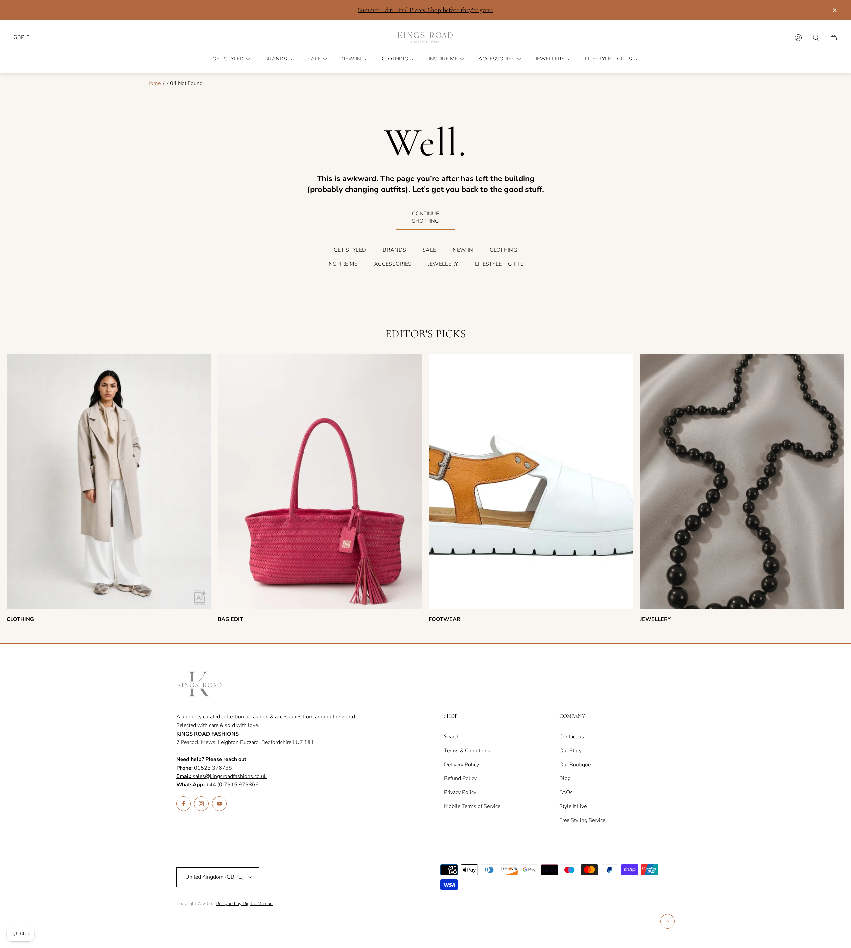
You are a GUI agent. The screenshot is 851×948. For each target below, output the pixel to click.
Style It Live (573, 806)
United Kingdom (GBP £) (214, 877)
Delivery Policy (461, 764)
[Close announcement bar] (834, 10)
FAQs (566, 792)
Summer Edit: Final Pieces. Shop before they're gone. (425, 10)
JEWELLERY (443, 264)
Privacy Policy (460, 792)
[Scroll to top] (667, 921)
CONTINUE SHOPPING (425, 217)
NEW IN (463, 250)
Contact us (571, 736)
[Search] (816, 37)
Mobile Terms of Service (472, 806)
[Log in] (798, 37)
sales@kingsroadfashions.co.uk (221, 776)
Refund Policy (460, 778)
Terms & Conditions (467, 750)
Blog (565, 778)
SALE (429, 250)
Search (452, 736)
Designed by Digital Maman (244, 903)
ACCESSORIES (393, 264)
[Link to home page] (199, 684)
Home (153, 83)
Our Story (570, 750)
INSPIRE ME (342, 264)
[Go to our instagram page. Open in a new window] (201, 803)
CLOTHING (503, 250)
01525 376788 (213, 767)
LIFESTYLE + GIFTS (499, 264)
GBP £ (21, 37)
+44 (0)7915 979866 (232, 784)
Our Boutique (575, 764)
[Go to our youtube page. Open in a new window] (219, 803)
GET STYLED (350, 250)
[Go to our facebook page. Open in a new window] (183, 803)
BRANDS (394, 250)
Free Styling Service (582, 820)
